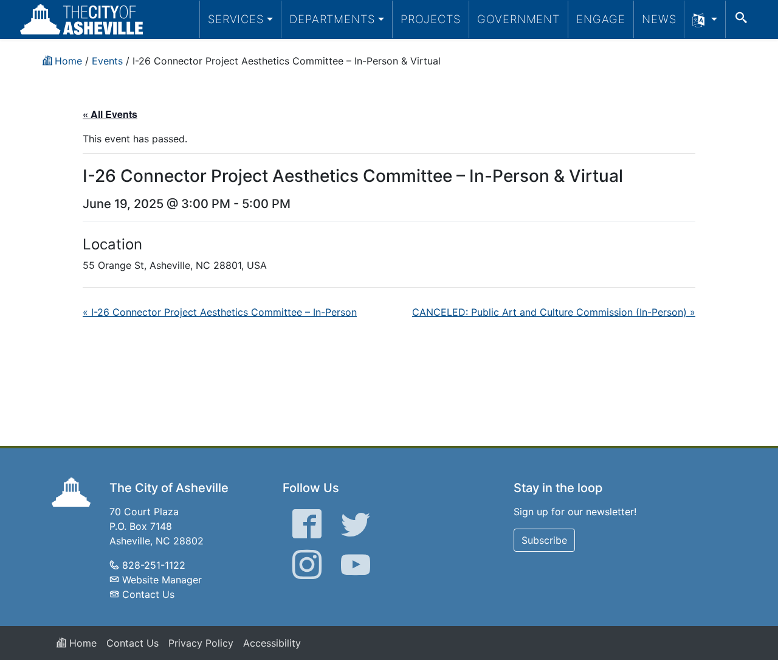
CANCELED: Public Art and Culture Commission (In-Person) (553, 312)
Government (518, 19)
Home (81, 643)
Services (236, 19)
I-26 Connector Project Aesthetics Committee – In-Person (220, 312)
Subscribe (544, 540)
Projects (431, 19)
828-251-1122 (153, 565)
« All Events (110, 114)
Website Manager (162, 580)
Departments (332, 19)
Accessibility (272, 643)
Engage (600, 19)
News (659, 19)
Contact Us (148, 594)
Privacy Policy (200, 643)
